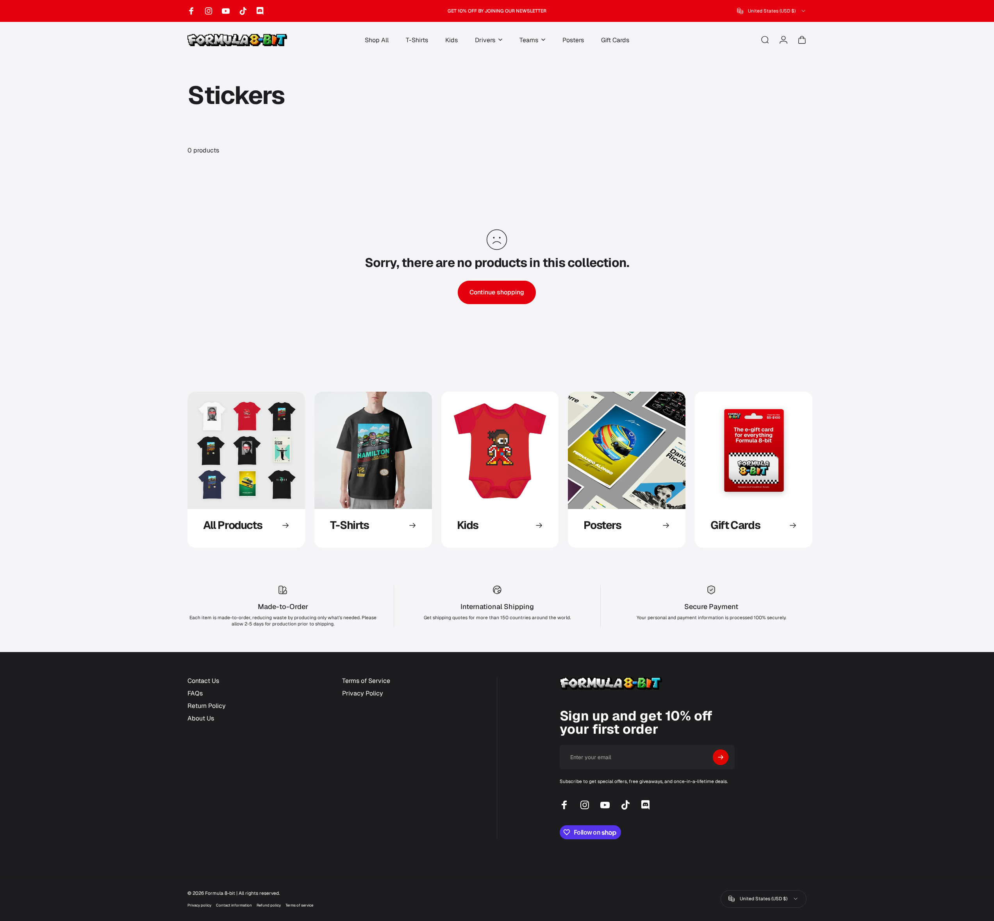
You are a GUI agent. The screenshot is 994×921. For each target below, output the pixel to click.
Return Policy (206, 706)
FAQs (195, 693)
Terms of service (299, 905)
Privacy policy (199, 905)
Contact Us (203, 681)
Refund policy (269, 905)
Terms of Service (366, 681)
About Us (200, 718)
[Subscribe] (720, 757)
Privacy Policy (362, 693)
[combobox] (772, 11)
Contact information (234, 905)
